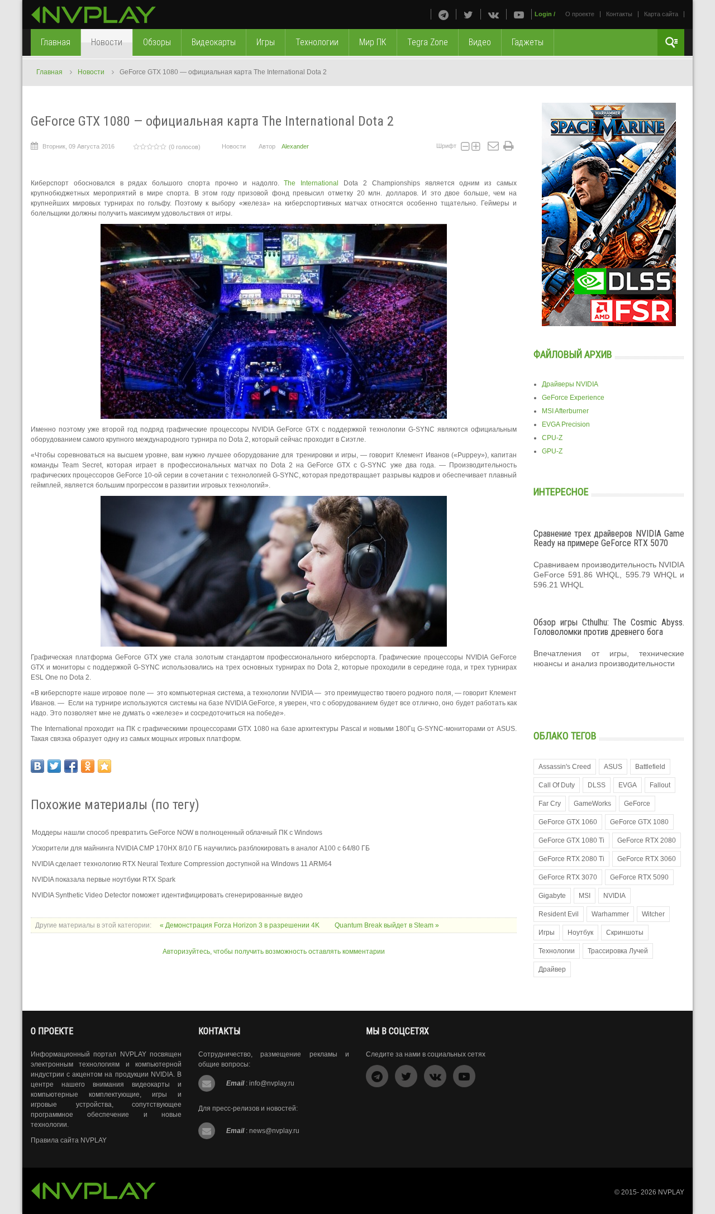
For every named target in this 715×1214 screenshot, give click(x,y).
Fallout (660, 785)
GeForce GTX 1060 (567, 822)
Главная (49, 72)
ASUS (613, 767)
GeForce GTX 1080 (639, 822)
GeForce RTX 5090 (639, 877)
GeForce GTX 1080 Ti (571, 840)
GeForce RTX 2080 (646, 840)
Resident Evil (558, 914)
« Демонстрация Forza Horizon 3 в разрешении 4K (240, 925)
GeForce (637, 803)
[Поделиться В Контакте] (37, 766)
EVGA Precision (566, 424)
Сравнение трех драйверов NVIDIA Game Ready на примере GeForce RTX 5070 (608, 538)
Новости (91, 72)
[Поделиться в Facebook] (71, 766)
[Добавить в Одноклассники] (87, 766)
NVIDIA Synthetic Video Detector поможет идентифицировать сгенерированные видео (167, 895)
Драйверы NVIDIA (570, 384)
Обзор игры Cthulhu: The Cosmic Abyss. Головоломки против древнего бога (608, 627)
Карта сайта (661, 14)
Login (543, 14)
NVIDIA (614, 896)
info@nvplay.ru (271, 1083)
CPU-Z (552, 438)
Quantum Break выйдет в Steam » (387, 925)
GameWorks (592, 803)
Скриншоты (625, 932)
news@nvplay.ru (274, 1131)
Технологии (556, 951)
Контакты (619, 14)
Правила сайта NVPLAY (69, 1140)
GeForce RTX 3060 (646, 859)
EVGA (627, 785)
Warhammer (610, 914)
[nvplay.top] (93, 14)
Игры (546, 932)
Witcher (653, 914)
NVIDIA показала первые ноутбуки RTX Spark (103, 879)
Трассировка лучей (618, 951)
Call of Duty (556, 785)
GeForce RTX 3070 (567, 877)
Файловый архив (572, 354)
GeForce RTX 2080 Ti (571, 859)
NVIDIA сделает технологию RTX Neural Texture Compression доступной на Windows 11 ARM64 (182, 864)
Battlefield (650, 767)
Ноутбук (580, 932)
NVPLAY (671, 1192)
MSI (584, 896)
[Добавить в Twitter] (54, 766)
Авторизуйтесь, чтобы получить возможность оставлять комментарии (274, 951)
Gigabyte (552, 896)
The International (311, 183)
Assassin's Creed (564, 767)
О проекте (579, 14)
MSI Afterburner (565, 411)
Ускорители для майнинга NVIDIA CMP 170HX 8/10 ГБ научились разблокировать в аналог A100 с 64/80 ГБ (201, 848)
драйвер (552, 969)
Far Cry (549, 803)
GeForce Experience (573, 398)
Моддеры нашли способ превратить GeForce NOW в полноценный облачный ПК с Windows (177, 833)
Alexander (295, 146)
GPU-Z (552, 451)
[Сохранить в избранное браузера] (104, 766)
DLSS (597, 785)
